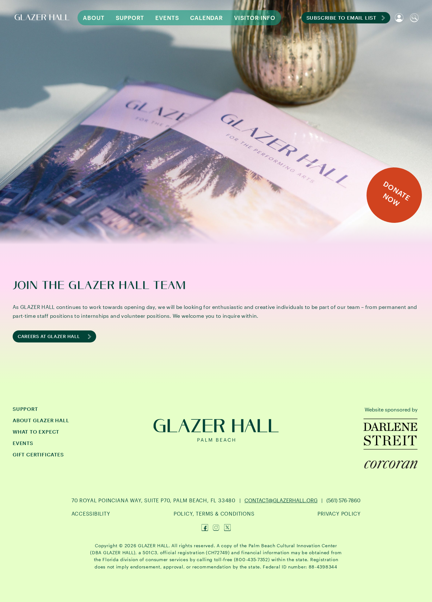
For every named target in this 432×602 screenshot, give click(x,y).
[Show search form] (414, 18)
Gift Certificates (38, 454)
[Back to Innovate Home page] (43, 17)
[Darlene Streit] (390, 434)
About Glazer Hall (41, 420)
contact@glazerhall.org (281, 500)
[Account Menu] (399, 18)
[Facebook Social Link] (204, 527)
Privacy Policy (339, 514)
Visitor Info (254, 17)
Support (130, 17)
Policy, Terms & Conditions (214, 514)
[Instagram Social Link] (216, 527)
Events (167, 17)
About (94, 17)
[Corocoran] (390, 465)
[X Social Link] (227, 527)
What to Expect (36, 432)
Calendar (206, 17)
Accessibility (90, 514)
